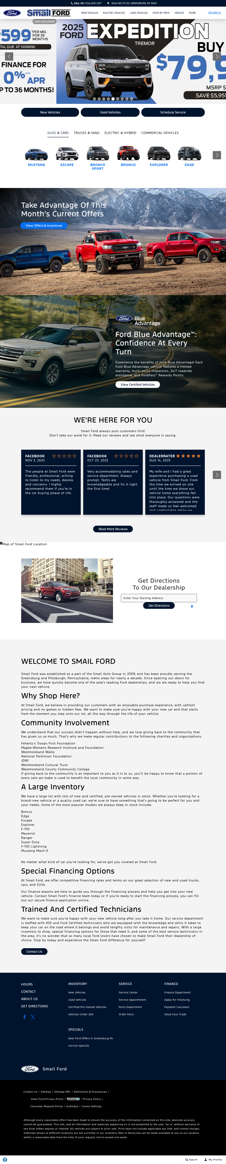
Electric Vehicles (114, 12)
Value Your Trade (175, 1014)
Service (179, 12)
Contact (28, 992)
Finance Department (177, 992)
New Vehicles (89, 12)
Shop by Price (161, 12)
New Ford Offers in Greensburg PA (90, 1038)
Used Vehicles (139, 12)
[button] (216, 13)
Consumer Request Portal (46, 1106)
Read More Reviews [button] (113, 529)
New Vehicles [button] (50, 112)
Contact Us (30, 1091)
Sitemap (46, 1091)
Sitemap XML (62, 1091)
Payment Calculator (177, 1007)
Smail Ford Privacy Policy (47, 1099)
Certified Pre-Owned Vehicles (87, 1007)
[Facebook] (24, 1017)
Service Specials (78, 1045)
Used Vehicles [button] (110, 112)
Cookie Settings (92, 1106)
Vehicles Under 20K (80, 1014)
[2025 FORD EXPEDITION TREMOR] (113, 61)
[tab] (58, 134)
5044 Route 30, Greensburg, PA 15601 (134, 3)
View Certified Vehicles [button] (138, 385)
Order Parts (126, 1014)
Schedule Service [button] (173, 112)
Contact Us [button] (34, 951)
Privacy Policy (92, 1099)
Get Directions (159, 606)
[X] (32, 1017)
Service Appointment (132, 999)
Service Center (128, 992)
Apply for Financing (177, 999)
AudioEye (72, 1106)
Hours (27, 984)
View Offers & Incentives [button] (44, 226)
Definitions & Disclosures (90, 1091)
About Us (29, 999)
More (192, 13)
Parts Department (130, 1007)
